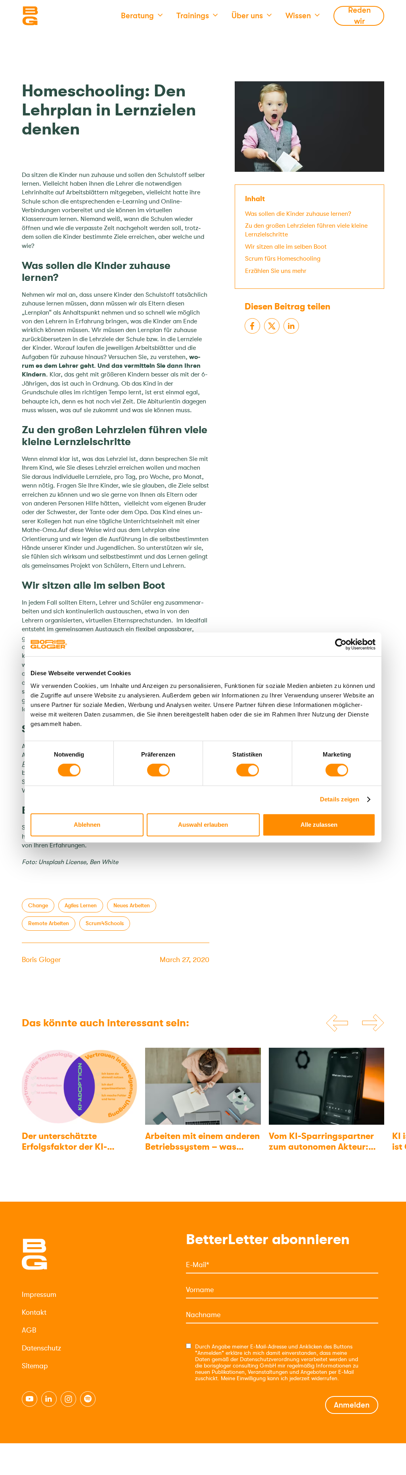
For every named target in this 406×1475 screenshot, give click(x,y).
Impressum (39, 1294)
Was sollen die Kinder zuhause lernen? (298, 213)
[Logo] (61, 16)
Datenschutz (41, 1348)
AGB (29, 1330)
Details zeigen (339, 799)
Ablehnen (87, 824)
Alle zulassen (319, 824)
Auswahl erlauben (203, 824)
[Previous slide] (337, 1023)
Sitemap (35, 1366)
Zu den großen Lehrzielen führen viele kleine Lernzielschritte (306, 230)
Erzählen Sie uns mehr (275, 271)
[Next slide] (373, 1023)
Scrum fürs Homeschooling (282, 258)
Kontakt (34, 1312)
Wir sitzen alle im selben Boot (286, 246)
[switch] (158, 770)
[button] (142, 15)
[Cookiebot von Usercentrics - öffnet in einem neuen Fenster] (340, 644)
